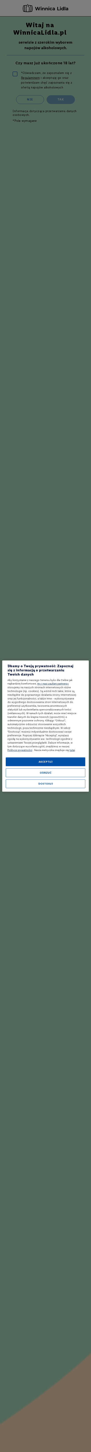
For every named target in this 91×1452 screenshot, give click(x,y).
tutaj (72, 750)
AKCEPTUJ (46, 761)
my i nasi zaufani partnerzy (53, 683)
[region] (45, 726)
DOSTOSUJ (45, 783)
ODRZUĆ (45, 772)
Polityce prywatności (20, 750)
